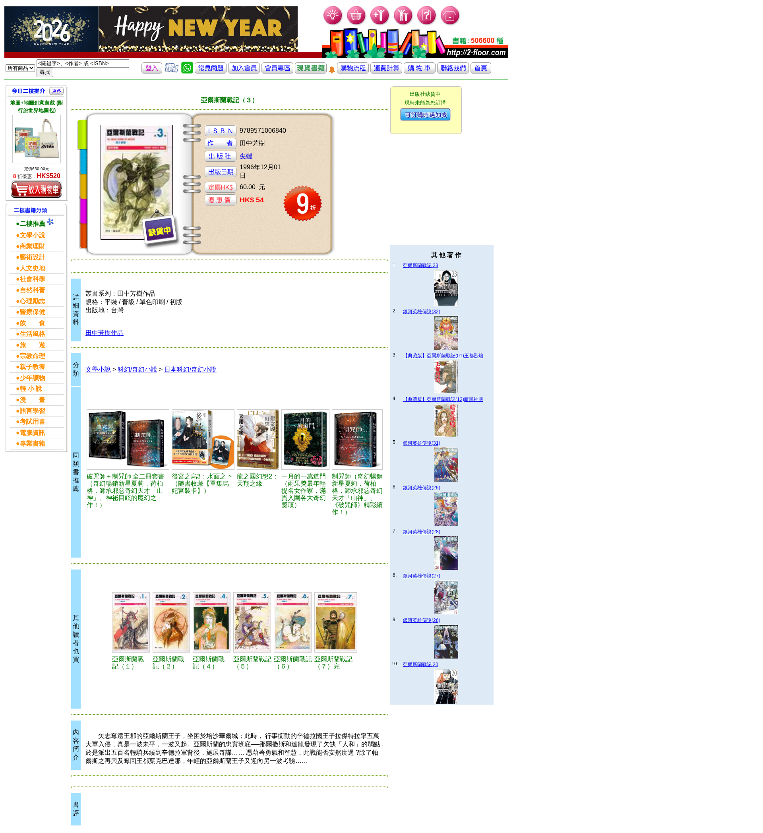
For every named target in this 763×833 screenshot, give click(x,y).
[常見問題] (427, 24)
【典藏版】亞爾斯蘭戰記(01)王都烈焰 (443, 355)
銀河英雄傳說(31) (421, 443)
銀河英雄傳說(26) (421, 620)
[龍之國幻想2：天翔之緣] (258, 439)
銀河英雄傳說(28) (421, 532)
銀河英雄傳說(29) (421, 487)
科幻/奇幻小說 (137, 369)
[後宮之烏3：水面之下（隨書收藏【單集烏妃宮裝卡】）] (203, 439)
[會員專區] (277, 71)
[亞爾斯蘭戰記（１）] (131, 622)
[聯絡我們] (453, 71)
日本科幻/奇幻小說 (190, 369)
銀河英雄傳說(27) (421, 576)
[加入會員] (380, 24)
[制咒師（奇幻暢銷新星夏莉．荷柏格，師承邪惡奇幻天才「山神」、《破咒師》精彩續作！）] (357, 439)
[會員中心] (403, 24)
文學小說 (98, 369)
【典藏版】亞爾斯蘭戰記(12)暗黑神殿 (443, 399)
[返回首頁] (481, 71)
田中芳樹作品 (104, 332)
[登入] (151, 71)
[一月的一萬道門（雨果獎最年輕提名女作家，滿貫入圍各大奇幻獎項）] (305, 439)
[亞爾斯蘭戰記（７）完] (335, 622)
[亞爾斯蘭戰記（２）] (171, 622)
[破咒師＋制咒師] (128, 439)
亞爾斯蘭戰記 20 (420, 664)
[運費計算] (386, 71)
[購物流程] (353, 71)
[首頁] (450, 24)
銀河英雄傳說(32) (421, 311)
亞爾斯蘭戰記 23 (420, 265)
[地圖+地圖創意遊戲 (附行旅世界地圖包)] (36, 139)
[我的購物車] (357, 24)
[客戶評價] (172, 71)
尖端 (246, 156)
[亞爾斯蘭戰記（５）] (252, 622)
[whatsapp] (187, 71)
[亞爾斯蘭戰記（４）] (212, 622)
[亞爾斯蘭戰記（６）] (293, 622)
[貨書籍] (311, 71)
